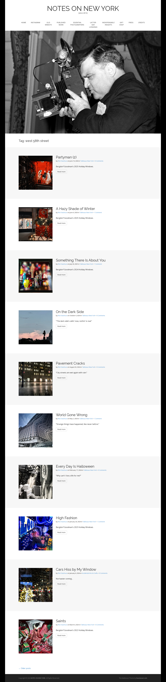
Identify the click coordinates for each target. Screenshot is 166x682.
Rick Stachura (62, 161)
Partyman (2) (66, 157)
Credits (141, 22)
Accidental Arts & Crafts (90, 573)
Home (23, 22)
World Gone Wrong (71, 415)
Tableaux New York (87, 161)
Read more (61, 172)
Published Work (61, 23)
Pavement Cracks (70, 363)
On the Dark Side (70, 312)
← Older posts (25, 668)
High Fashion (66, 518)
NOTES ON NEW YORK (83, 8)
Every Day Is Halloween (75, 466)
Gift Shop (121, 23)
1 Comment (98, 212)
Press (131, 22)
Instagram (35, 22)
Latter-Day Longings (93, 24)
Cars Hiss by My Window (76, 569)
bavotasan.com (141, 678)
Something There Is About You (81, 260)
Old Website (48, 23)
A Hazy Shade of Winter (75, 209)
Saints (61, 621)
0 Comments (99, 161)
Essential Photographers (77, 23)
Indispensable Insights (108, 23)
